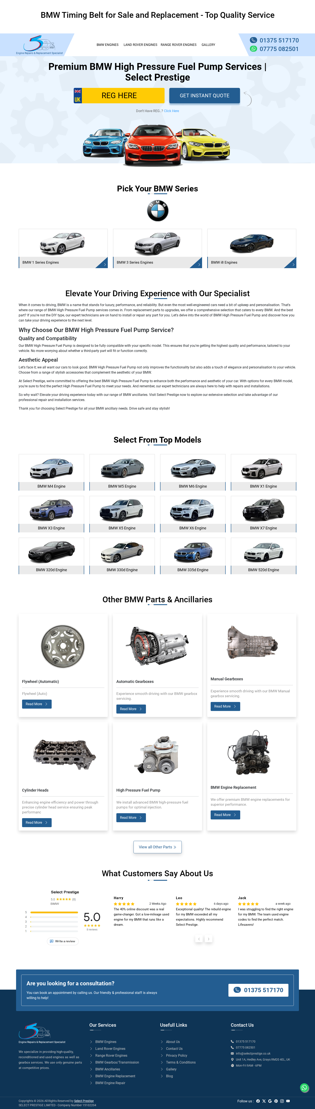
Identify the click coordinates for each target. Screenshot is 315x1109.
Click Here (171, 111)
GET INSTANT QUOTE (205, 96)
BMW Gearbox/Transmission (117, 1062)
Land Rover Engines (140, 45)
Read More (34, 704)
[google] (270, 1101)
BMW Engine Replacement (115, 1076)
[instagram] (282, 1101)
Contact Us (174, 1049)
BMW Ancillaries (107, 1069)
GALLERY (208, 45)
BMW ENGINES (107, 45)
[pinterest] (276, 1101)
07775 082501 (245, 1047)
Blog (169, 1076)
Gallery (171, 1069)
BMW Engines (105, 1042)
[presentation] (199, 938)
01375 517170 (263, 990)
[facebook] (258, 1101)
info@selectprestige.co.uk (253, 1053)
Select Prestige (84, 1101)
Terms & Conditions (181, 1062)
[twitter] (264, 1101)
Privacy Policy (176, 1055)
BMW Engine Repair (110, 1083)
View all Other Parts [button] (156, 847)
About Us (173, 1042)
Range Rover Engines (178, 45)
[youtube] (288, 1101)
